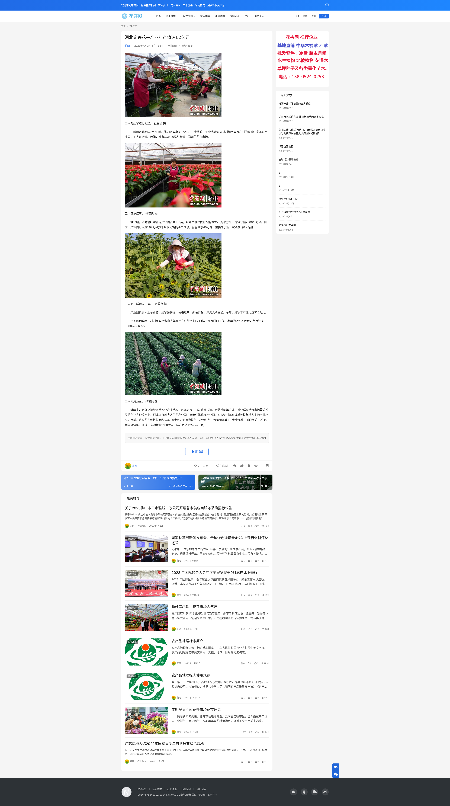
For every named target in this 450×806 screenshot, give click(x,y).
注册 (313, 16)
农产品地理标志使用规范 (191, 675)
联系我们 (142, 789)
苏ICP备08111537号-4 (204, 794)
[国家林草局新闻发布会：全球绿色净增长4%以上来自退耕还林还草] (146, 548)
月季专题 (188, 16)
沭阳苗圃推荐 (286, 146)
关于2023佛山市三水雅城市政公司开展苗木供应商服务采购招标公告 (178, 508)
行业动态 (172, 45)
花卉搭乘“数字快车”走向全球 (294, 211)
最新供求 (157, 789)
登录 (305, 16)
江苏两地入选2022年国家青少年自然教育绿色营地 (164, 744)
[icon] (293, 791)
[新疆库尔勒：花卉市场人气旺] (146, 617)
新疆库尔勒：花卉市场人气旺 (194, 607)
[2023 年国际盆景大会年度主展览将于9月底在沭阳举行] (146, 583)
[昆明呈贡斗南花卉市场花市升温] (146, 720)
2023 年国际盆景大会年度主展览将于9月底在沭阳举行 (214, 573)
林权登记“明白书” (288, 198)
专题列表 (235, 16)
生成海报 (224, 465)
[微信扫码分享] (235, 466)
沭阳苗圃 (220, 16)
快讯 (247, 16)
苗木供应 (205, 16)
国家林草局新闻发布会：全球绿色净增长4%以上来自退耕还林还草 (220, 540)
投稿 (324, 16)
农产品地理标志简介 (187, 641)
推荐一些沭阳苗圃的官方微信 (295, 103)
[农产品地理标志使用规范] (146, 686)
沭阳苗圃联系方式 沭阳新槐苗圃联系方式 (301, 116)
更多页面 (259, 16)
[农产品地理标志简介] (146, 652)
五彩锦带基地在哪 (288, 159)
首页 (158, 16)
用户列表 (201, 789)
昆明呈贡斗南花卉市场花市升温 (196, 710)
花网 (127, 45)
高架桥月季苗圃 (287, 224)
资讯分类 (171, 16)
